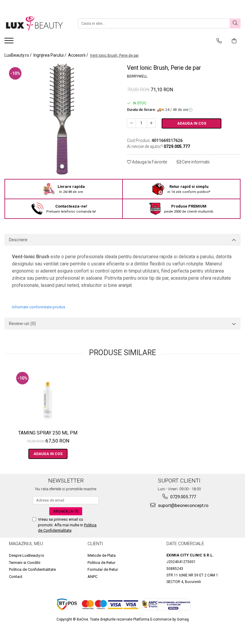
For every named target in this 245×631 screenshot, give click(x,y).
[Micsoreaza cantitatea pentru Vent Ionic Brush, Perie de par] (131, 123)
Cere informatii (195, 162)
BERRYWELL (137, 76)
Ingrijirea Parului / (50, 55)
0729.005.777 (182, 496)
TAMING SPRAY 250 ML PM (47, 433)
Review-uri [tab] (22, 323)
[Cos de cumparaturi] (234, 41)
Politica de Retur (101, 562)
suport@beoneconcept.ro (183, 505)
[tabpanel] (61, 119)
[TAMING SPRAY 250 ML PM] (48, 397)
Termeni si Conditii (24, 562)
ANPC (92, 576)
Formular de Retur (103, 569)
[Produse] (9, 42)
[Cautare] (235, 23)
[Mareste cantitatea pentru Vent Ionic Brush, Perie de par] (151, 123)
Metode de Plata (102, 555)
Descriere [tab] (18, 239)
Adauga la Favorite (149, 162)
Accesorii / (78, 55)
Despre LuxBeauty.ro (26, 555)
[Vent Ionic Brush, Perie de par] (61, 119)
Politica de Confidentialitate (32, 569)
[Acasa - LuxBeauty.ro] (34, 23)
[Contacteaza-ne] (219, 41)
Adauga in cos (191, 123)
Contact (15, 576)
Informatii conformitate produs (38, 307)
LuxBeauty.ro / (18, 55)
